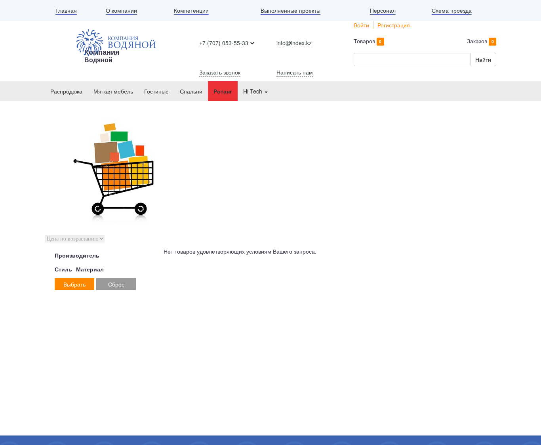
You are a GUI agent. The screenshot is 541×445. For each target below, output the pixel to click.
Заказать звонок (219, 72)
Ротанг (222, 91)
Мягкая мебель (113, 91)
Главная (66, 10)
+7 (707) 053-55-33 (223, 43)
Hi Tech (253, 91)
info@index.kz (294, 43)
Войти (361, 25)
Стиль (63, 269)
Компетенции (191, 10)
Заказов (480, 41)
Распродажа (66, 91)
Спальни (191, 91)
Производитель (77, 255)
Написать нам (294, 72)
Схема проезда (452, 10)
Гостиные (156, 91)
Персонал (383, 10)
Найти (483, 59)
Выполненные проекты (290, 10)
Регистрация (393, 25)
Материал (90, 269)
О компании (121, 10)
